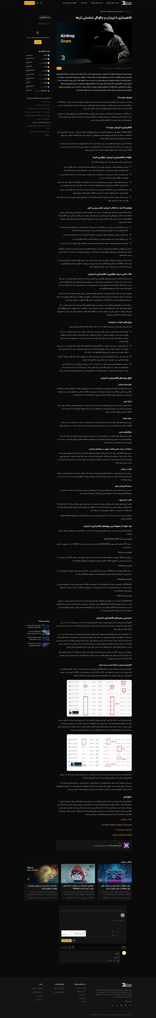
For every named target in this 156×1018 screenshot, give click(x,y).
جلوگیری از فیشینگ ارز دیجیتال (122, 835)
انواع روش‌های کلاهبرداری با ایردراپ (40, 122)
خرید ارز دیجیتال (81, 992)
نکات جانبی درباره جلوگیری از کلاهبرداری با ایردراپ (37, 115)
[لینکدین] (117, 1005)
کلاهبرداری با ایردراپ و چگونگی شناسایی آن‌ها (38, 98)
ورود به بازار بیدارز (36, 988)
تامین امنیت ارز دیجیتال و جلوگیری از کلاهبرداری (117, 824)
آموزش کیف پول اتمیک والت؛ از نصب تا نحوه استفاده (34, 638)
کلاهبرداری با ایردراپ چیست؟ (42, 105)
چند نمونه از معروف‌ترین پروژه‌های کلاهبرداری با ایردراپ (37, 127)
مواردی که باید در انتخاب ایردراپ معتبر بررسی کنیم (37, 112)
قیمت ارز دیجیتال (81, 988)
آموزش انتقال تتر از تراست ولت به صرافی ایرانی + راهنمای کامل (33, 632)
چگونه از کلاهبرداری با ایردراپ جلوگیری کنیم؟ (38, 108)
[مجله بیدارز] (127, 3)
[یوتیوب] (121, 1005)
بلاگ (131, 11)
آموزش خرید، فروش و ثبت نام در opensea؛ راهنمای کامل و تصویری (34, 626)
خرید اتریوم (82, 998)
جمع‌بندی (47, 135)
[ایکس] (112, 1005)
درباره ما (38, 996)
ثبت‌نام (38, 42)
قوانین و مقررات (58, 992)
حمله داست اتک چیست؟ (124, 829)
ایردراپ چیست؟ (45, 102)
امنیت (125, 11)
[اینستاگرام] (130, 1005)
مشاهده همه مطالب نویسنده (102, 846)
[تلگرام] (125, 1005)
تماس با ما (37, 1000)
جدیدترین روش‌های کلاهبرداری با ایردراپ (39, 132)
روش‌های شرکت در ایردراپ (42, 119)
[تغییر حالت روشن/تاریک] (37, 3)
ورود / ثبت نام (29, 3)
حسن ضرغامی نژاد (116, 845)
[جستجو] (41, 3)
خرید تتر (83, 1002)
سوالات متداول (58, 988)
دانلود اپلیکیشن (36, 992)
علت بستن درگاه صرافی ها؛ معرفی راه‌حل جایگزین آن (34, 644)
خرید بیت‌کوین (81, 995)
